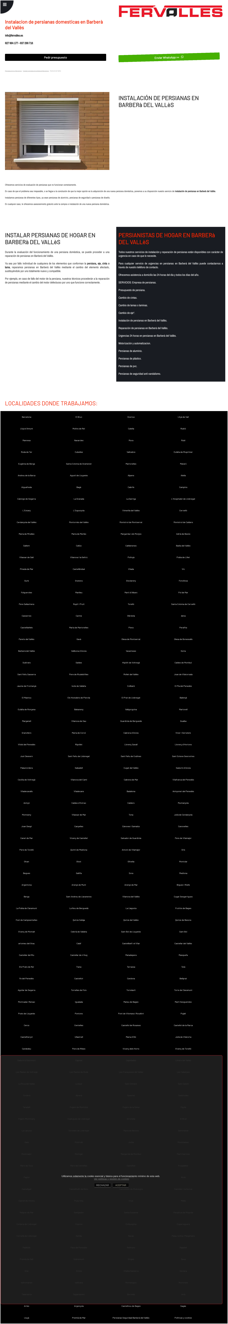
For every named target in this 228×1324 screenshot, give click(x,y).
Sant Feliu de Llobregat (79, 756)
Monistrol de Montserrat (131, 522)
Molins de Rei (79, 428)
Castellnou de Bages (131, 1306)
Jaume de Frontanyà (26, 686)
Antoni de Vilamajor (131, 849)
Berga (26, 896)
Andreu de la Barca (26, 475)
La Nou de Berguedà (78, 908)
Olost (78, 861)
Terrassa (131, 966)
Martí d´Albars (131, 592)
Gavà (79, 639)
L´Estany (27, 510)
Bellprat (183, 978)
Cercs (26, 1025)
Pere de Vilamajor (183, 838)
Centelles (78, 1025)
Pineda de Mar (26, 569)
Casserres (26, 615)
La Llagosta (131, 908)
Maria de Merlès (78, 534)
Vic (183, 569)
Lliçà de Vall (183, 417)
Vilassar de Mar (79, 814)
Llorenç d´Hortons (183, 744)
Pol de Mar (183, 592)
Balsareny (78, 709)
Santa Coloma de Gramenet (79, 463)
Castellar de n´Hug (78, 955)
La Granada (79, 498)
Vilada (131, 569)
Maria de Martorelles (78, 627)
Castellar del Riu (26, 955)
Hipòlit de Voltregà (131, 662)
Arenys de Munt (79, 884)
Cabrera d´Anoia (131, 732)
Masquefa (183, 955)
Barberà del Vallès (26, 651)
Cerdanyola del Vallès (26, 522)
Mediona (183, 873)
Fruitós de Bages (183, 908)
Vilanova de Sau (78, 721)
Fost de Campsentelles (26, 920)
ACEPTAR (121, 1185)
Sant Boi (183, 931)
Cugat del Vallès (131, 768)
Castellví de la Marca (183, 1025)
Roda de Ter (26, 452)
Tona (131, 814)
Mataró (183, 463)
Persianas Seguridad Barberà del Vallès (131, 1317)
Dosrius (131, 417)
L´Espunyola (78, 510)
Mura (131, 440)
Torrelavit (131, 990)
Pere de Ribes (78, 1048)
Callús (79, 545)
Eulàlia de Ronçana (26, 709)
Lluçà (26, 1317)
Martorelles (131, 463)
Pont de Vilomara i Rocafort (131, 1013)
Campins (183, 487)
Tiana (78, 966)
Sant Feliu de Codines (131, 756)
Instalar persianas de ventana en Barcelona (36, 71)
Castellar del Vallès (183, 943)
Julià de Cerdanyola (183, 814)
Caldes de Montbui (183, 662)
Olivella (131, 861)
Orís (183, 849)
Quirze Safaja (79, 920)
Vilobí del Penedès (26, 744)
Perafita (183, 627)
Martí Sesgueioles (183, 1002)
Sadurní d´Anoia (183, 768)
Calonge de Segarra (26, 498)
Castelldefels (27, 627)
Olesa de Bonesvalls (183, 639)
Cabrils (131, 487)
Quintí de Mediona (78, 849)
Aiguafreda (26, 487)
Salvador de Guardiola (131, 838)
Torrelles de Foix (79, 990)
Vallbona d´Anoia (78, 651)
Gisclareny (131, 580)
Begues (26, 873)
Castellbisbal (79, 569)
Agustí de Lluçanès (79, 475)
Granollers (26, 732)
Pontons (79, 1013)
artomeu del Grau (26, 943)
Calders (131, 803)
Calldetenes (131, 545)
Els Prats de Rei (26, 966)
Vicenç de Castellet (79, 838)
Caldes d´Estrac (78, 803)
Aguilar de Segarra (26, 990)
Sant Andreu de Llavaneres (79, 896)
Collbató (131, 686)
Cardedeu (26, 1048)
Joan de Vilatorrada (183, 674)
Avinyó (27, 803)
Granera (79, 580)
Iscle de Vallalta (79, 686)
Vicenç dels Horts (131, 1048)
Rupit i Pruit (79, 604)
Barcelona (26, 417)
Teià (183, 966)
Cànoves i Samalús (131, 826)
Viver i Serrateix (183, 732)
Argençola (79, 1306)
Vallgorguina (131, 709)
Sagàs (183, 1306)
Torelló (131, 604)
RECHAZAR (102, 1185)
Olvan (26, 861)
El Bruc (79, 417)
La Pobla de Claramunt (26, 908)
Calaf (78, 943)
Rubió (183, 428)
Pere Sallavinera (26, 604)
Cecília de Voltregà (26, 779)
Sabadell (79, 768)
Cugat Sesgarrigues (183, 896)
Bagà (78, 487)
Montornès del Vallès (79, 522)
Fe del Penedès (26, 978)
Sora (131, 873)
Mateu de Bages (131, 1002)
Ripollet (78, 744)
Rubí (183, 440)
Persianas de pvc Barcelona (13, 71)
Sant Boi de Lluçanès (131, 931)
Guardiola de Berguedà (131, 721)
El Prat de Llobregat (131, 697)
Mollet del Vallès (131, 674)
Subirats (27, 662)
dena (183, 615)
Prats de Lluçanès (26, 1013)
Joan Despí (26, 826)
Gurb (26, 580)
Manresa (27, 440)
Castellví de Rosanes (131, 1025)
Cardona (131, 978)
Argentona (27, 884)
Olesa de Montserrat (130, 639)
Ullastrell (79, 1037)
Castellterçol (27, 1037)
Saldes (79, 662)
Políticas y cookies (183, 1317)
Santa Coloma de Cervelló (183, 604)
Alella (183, 475)
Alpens (131, 475)
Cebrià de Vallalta (79, 931)
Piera (130, 627)
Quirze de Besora (183, 920)
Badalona (131, 791)
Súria (183, 651)
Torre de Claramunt (183, 990)
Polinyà (131, 557)
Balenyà (183, 697)
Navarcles (78, 440)
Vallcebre (131, 452)
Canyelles (78, 826)
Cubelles (79, 452)
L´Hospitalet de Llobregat (183, 498)
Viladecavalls (27, 791)
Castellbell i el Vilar (131, 943)
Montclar (183, 861)
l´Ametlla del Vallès (131, 510)
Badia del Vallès (183, 545)
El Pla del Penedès (183, 686)
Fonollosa (183, 580)
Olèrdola (131, 615)
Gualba (183, 721)
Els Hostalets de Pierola (79, 697)
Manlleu (78, 592)
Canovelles (183, 826)
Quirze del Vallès (131, 920)
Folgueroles (26, 592)
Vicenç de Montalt (26, 931)
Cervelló (183, 510)
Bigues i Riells (183, 884)
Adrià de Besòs (183, 534)
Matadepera (131, 955)
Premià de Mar (79, 1317)
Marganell (26, 721)
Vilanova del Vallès (131, 896)
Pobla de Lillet (183, 557)
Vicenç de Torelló (183, 1048)
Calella (131, 428)
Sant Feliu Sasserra (26, 674)
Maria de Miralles (26, 534)
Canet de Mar (26, 838)
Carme (79, 615)
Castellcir (78, 978)
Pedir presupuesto (55, 57)
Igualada (79, 1002)
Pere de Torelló (26, 849)
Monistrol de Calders (183, 522)
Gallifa (79, 873)
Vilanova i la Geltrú (79, 557)
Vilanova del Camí (79, 779)
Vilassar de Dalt (26, 557)
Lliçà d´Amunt (26, 428)
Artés (26, 1306)
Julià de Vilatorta (183, 1037)
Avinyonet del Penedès (183, 791)
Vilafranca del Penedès (183, 779)
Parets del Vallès (26, 639)
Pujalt (183, 1013)
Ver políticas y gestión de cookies (111, 1179)
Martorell (183, 709)
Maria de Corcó (79, 732)
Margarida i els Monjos (131, 534)
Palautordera (26, 768)
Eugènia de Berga (26, 463)
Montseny (26, 814)
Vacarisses (131, 651)
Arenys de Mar (131, 884)
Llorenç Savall (131, 744)
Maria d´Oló (131, 1037)
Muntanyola (183, 803)
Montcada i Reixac (26, 1002)
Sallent (26, 545)
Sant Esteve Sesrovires (183, 756)
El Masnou (26, 697)
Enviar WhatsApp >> (167, 57)
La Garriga (131, 498)
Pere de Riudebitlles (78, 674)
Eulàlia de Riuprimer (183, 452)
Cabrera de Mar (131, 779)
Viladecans (79, 791)
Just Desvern (26, 756)
